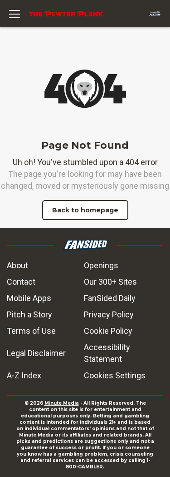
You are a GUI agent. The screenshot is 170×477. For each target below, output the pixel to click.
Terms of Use (31, 331)
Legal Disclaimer (36, 353)
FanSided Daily (110, 298)
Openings (101, 265)
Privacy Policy (109, 314)
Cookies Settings (115, 375)
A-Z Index (24, 375)
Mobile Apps (29, 298)
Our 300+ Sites (110, 281)
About (17, 265)
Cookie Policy (108, 331)
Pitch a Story (29, 314)
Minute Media (61, 403)
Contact (21, 281)
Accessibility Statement (107, 353)
